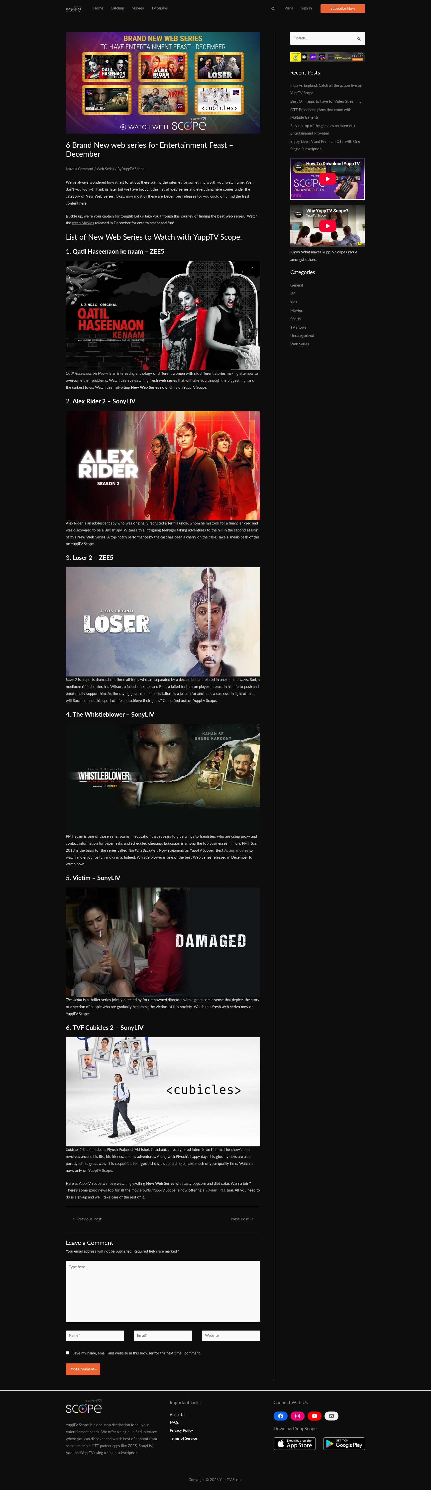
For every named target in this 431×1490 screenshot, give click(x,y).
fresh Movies (83, 223)
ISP (293, 294)
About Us (177, 1415)
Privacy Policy (181, 1430)
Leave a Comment (79, 169)
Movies (296, 310)
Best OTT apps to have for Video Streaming (326, 101)
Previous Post (87, 1219)
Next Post (242, 1219)
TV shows (298, 327)
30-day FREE (215, 1190)
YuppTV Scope (100, 1171)
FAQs (174, 1422)
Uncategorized (302, 336)
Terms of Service (183, 1438)
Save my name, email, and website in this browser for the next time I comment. (137, 1353)
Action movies (236, 850)
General (296, 285)
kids (293, 302)
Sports (295, 319)
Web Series (105, 169)
